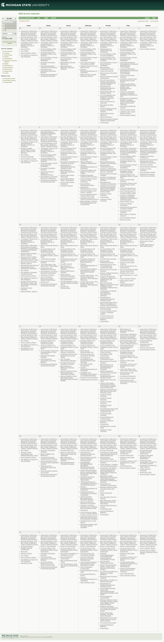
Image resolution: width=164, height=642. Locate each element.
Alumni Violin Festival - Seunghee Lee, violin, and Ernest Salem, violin (29, 258)
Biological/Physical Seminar (67, 271)
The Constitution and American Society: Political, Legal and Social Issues (107, 97)
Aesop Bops (25, 49)
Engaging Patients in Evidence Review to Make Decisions (87, 260)
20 (10, 26)
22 (14, 26)
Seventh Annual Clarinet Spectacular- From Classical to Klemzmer (148, 161)
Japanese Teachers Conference (147, 157)
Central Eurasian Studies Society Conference (126, 452)
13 (10, 25)
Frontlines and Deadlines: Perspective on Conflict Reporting (88, 374)
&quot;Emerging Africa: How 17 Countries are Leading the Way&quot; (108, 303)
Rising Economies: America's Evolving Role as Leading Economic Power (109, 608)
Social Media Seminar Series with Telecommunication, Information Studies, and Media (109, 591)
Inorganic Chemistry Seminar (48, 63)
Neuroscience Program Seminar (108, 73)
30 (12, 21)
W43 (3, 28)
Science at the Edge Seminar (127, 76)
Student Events (8, 71)
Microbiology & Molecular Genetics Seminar (67, 67)
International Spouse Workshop (68, 63)
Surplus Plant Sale (67, 450)
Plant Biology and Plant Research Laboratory (49, 177)
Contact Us (26, 635)
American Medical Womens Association (88, 502)
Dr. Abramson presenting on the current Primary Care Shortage (87, 360)
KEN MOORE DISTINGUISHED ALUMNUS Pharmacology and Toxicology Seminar (87, 465)
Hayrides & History (47, 275)
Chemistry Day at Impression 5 (146, 345)
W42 (3, 26)
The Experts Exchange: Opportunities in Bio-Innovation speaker (88, 563)
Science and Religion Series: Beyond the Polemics (127, 570)
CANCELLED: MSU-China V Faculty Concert (89, 198)
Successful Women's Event (88, 575)
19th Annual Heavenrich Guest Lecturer (108, 351)
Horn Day (24, 551)
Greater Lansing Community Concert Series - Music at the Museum (28, 150)
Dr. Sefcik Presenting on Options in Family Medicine (109, 573)
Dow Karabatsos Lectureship (67, 557)
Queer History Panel (87, 582)
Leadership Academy (48, 259)
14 (12, 25)
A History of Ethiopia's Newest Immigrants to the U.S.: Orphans (108, 170)
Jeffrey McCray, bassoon (145, 469)
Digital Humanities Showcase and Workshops (146, 456)
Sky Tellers (25, 51)
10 (5, 25)
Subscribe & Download (9, 42)
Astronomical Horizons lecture (108, 506)
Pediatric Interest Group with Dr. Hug (88, 66)
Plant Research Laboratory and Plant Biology (48, 71)
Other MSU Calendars (10, 80)
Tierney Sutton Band (127, 110)
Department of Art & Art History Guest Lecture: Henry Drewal (108, 619)
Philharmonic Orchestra (88, 379)
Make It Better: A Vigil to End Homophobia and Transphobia (88, 202)
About (21, 635)
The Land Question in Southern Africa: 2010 (128, 189)
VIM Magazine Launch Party (108, 427)
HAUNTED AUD (106, 509)
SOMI (102, 495)
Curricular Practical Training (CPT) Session (49, 66)
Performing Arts (8, 65)
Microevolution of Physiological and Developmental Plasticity (106, 367)
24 (5, 28)
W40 (3, 23)
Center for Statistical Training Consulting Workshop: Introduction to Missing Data (128, 197)
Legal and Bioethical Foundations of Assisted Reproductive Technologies (129, 65)
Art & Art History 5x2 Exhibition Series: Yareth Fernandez (127, 171)
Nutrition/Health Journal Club (89, 571)
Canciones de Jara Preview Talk (127, 373)
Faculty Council (66, 264)
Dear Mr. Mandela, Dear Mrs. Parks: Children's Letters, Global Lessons (29, 39)
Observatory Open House (126, 281)
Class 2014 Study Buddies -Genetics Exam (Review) (107, 614)
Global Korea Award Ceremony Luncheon (147, 175)
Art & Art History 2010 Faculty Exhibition (48, 49)
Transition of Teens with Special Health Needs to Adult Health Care (108, 454)
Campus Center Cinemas (106, 194)
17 (5, 26)
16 (15, 25)
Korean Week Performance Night (87, 184)
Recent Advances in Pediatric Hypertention (108, 162)
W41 (3, 25)
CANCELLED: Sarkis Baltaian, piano (127, 112)
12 (8, 25)
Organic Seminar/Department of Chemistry (88, 71)
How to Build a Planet (28, 53)
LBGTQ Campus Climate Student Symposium (109, 119)
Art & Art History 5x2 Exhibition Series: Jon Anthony (48, 54)
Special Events (8, 69)
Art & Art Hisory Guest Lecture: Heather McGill (88, 513)
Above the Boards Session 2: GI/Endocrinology (47, 173)
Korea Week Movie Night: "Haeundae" (67, 179)
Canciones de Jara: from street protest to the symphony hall (109, 410)
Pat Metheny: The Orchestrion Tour (27, 349)
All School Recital (27, 157)
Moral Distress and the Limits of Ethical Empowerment (88, 459)
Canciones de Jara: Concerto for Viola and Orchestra (128, 381)
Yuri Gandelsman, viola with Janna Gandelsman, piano (69, 565)
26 (5, 21)
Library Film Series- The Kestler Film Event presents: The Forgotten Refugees (89, 284)
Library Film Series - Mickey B (107, 114)
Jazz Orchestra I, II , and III (128, 275)
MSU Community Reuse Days (49, 246)
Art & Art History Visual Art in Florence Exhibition (49, 59)
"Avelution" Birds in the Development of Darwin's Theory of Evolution (29, 45)
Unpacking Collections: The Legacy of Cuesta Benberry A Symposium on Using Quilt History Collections (128, 151)
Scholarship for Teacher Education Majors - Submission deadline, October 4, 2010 (49, 132)
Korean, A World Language (126, 204)
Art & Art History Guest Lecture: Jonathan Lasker (108, 312)
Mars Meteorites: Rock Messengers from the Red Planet (108, 502)
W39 (3, 21)
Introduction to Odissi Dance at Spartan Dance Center (148, 552)
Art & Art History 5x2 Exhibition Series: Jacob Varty (129, 176)
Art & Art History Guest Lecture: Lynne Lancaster (88, 180)
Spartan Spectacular (147, 347)
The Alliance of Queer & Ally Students (29, 56)
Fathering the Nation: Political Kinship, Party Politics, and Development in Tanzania (128, 87)
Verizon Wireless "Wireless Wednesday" (88, 162)
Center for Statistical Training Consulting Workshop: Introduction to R (128, 94)
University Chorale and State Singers (148, 466)
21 (12, 26)
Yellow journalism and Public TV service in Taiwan (88, 171)
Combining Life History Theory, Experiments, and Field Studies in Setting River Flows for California (108, 471)
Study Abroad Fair (106, 71)
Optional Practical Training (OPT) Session (88, 176)
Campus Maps (8, 82)
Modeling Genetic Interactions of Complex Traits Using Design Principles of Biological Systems (108, 479)
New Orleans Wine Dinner (106, 105)
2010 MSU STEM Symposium (86, 365)
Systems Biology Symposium (146, 341)
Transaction (104, 122)
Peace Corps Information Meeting (68, 275)
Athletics (6, 57)
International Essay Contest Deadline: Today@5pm (127, 347)
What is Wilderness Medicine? (47, 454)
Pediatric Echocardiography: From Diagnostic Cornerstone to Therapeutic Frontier (107, 556)
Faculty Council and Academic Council (68, 363)
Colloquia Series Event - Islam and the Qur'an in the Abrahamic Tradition (89, 517)
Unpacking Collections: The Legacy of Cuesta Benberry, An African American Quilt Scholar (29, 33)
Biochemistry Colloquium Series (107, 68)
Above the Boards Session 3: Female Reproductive (87, 558)
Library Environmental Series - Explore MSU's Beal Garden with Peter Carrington (88, 472)
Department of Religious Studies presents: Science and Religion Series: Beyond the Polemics (129, 101)
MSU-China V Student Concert (128, 215)
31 (5, 30)
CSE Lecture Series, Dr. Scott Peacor (128, 266)
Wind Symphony (106, 117)
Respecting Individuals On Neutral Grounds (49, 75)
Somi (102, 491)
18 (7, 26)
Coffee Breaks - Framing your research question (109, 465)
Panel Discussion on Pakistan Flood (107, 92)
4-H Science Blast (146, 165)
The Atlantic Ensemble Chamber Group (29, 273)
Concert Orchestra (107, 316)
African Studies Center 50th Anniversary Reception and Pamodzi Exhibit (69, 378)
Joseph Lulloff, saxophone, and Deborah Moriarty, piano (29, 454)
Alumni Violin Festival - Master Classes (29, 254)
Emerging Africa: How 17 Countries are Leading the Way (108, 266)
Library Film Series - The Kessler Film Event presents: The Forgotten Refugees (89, 277)
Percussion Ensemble (108, 623)
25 (7, 28)
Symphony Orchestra (128, 376)
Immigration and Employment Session (48, 268)
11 (7, 25)
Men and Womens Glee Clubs (69, 561)
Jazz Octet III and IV (127, 573)
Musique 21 (45, 282)
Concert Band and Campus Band (106, 418)
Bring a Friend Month (48, 546)
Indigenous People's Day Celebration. (68, 278)
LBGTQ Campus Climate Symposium (109, 77)
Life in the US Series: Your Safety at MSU (87, 63)
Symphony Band (67, 186)
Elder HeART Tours (127, 201)
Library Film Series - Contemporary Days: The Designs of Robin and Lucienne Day (108, 385)
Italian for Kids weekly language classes (88, 75)
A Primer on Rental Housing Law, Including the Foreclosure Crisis (88, 506)
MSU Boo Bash (26, 553)
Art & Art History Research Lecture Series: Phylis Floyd (48, 278)
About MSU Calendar (9, 78)
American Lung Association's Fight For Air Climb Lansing (148, 462)
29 (10, 21)
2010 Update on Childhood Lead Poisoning (106, 50)
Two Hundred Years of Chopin (108, 497)
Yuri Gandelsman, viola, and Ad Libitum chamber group (69, 283)
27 (7, 21)
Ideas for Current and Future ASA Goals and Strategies (68, 454)
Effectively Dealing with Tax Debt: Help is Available (88, 525)
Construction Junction (108, 259)
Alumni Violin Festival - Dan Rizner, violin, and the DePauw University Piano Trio (29, 284)
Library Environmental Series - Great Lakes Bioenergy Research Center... (108, 567)
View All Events (8, 51)
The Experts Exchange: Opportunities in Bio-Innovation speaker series (88, 271)
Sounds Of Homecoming (65, 287)
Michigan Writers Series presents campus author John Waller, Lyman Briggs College (109, 602)
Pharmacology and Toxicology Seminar (127, 259)
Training (6, 73)
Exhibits (6, 64)
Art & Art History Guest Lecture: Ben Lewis (88, 195)
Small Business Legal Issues (88, 521)
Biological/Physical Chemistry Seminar (67, 463)
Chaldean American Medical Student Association (87, 478)
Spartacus (84, 510)
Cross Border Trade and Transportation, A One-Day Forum (49, 352)
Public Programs (8, 67)
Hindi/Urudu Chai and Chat (108, 380)
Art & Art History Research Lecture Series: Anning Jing (48, 563)
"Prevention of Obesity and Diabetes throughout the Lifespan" (108, 293)
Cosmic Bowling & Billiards (107, 318)
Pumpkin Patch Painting (89, 377)
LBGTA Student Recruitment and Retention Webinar (87, 498)
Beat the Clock (125, 220)
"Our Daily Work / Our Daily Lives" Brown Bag (49, 265)
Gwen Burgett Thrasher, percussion (49, 471)
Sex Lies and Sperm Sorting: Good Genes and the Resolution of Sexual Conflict (108, 82)
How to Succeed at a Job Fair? (107, 102)
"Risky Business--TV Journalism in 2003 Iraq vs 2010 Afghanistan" (88, 483)
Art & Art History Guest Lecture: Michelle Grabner (108, 110)
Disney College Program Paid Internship (109, 273)
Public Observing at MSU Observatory (127, 285)
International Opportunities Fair (86, 351)
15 (14, 25)
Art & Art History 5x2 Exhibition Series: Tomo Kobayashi (49, 550)
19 (8, 26)
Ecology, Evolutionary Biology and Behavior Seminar (108, 178)
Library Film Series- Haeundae (68, 176)
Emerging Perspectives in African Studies (128, 208)
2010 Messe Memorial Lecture (128, 107)
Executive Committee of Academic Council (69, 162)
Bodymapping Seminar (148, 166)
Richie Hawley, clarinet (29, 291)
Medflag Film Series (127, 273)
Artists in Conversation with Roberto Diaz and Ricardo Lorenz (108, 391)
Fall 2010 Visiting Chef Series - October (88, 191)
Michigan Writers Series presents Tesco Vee (108, 488)
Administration (8, 55)
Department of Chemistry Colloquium (108, 183)
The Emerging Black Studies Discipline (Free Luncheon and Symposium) (128, 564)
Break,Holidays (8, 58)
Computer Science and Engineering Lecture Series (128, 80)
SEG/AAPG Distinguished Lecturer (88, 188)
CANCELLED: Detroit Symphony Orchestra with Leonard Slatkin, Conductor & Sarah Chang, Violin (108, 189)
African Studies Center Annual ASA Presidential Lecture (49, 462)
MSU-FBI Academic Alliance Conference (68, 351)
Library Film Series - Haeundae (68, 183)
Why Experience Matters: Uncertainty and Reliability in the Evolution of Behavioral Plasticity (109, 286)
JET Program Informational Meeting (68, 360)
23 (15, 26)
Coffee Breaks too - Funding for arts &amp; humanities (88, 493)
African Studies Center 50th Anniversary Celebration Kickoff (69, 372)
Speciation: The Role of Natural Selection (108, 580)
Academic (7, 53)
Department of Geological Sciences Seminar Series (107, 88)
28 (8, 21)
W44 (3, 30)
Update (9, 43)
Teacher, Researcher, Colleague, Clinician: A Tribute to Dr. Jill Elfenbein (108, 279)
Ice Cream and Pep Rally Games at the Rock (129, 270)
